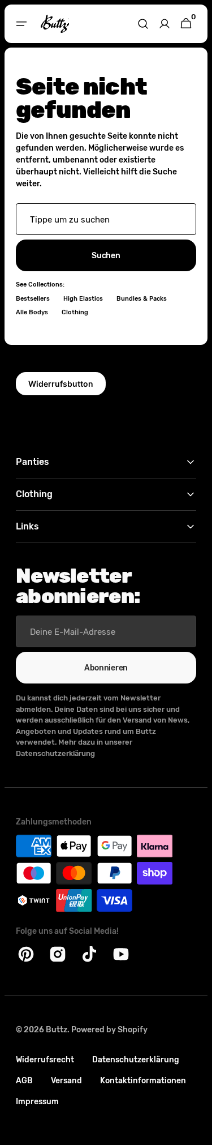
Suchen (102, 255)
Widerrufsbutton (60, 383)
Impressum (37, 1101)
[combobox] (102, 219)
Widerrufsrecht (45, 1060)
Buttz (56, 1030)
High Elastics (83, 298)
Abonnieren (101, 668)
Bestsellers (33, 298)
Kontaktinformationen (143, 1081)
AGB (24, 1081)
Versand (66, 1081)
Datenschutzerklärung (135, 1060)
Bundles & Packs (141, 298)
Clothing (75, 312)
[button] (21, 23)
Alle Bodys (32, 312)
